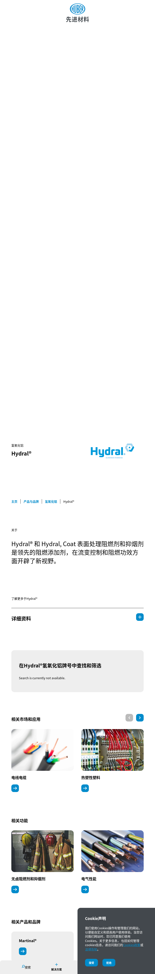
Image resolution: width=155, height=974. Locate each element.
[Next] (140, 717)
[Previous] (129, 717)
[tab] (77, 617)
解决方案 (56, 969)
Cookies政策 (131, 945)
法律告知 (91, 949)
